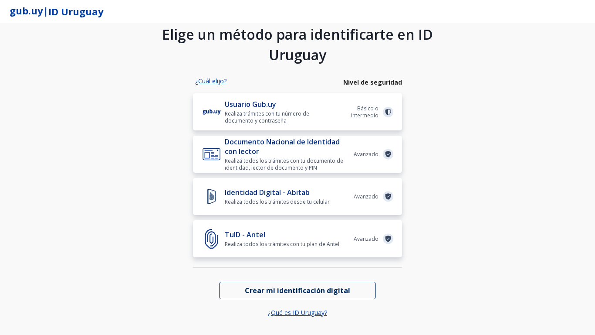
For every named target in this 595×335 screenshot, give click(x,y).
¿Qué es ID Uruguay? (297, 312)
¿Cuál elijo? (211, 81)
